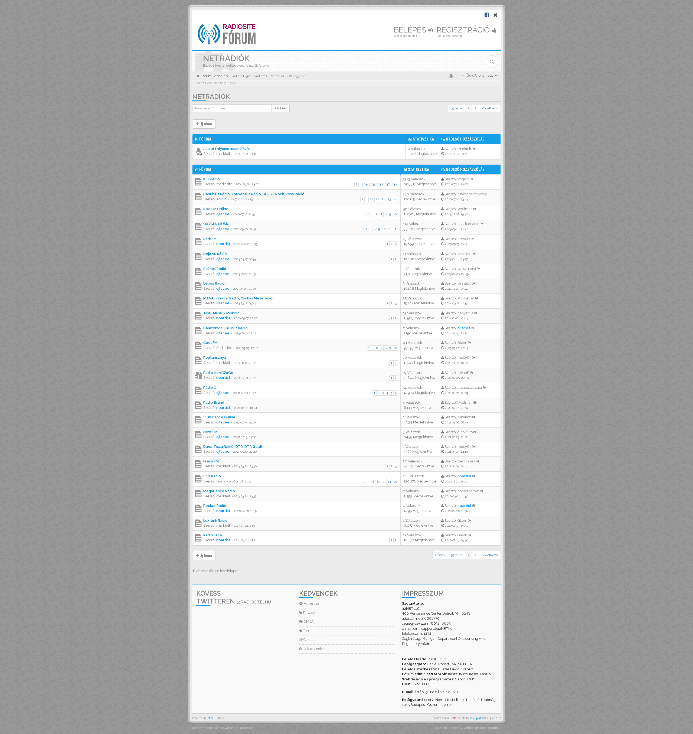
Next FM (210, 432)
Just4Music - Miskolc (221, 313)
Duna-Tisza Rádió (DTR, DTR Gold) (232, 447)
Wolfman (465, 209)
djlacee (223, 214)
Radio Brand (213, 402)
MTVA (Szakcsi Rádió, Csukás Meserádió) (238, 298)
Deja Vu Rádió (215, 254)
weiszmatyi (466, 269)
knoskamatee (468, 224)
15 (395, 481)
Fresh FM (211, 461)
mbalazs (464, 417)
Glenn (462, 343)
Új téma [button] (205, 124)
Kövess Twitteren (233, 597)
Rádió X (209, 388)
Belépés (411, 29)
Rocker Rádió (214, 506)
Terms (307, 631)
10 (395, 214)
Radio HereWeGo (218, 373)
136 (380, 184)
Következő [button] (490, 108)
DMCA (308, 621)
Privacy (308, 613)
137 (387, 184)
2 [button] (475, 108)
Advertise (311, 603)
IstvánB (463, 373)
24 (395, 199)
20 (371, 199)
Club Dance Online (219, 417)
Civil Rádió (212, 476)
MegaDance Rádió (219, 491)
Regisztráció (464, 29)
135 (373, 184)
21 (377, 199)
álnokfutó (465, 432)
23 (389, 199)
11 (389, 229)
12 (395, 229)
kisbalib (463, 239)
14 (389, 481)
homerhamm (468, 491)
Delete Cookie (313, 649)
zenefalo (464, 254)
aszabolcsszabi (469, 388)
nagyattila (465, 313)
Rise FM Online (215, 209)
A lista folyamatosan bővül (226, 149)
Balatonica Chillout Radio (225, 328)
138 (394, 184)
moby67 (464, 357)
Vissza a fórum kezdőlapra (216, 571)
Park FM (210, 239)
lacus (220, 481)
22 (383, 199)
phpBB (211, 718)
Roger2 (463, 179)
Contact (309, 640)
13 (384, 481)
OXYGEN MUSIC (216, 224)
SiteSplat (475, 718)
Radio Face (212, 535)
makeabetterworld (472, 194)
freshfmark (466, 461)
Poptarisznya (214, 357)
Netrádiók (211, 96)
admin (221, 199)
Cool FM (210, 343)
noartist (223, 244)
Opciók (440, 555)
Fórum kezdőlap (214, 76)
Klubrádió (211, 179)
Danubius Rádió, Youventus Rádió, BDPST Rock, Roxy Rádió (254, 194)
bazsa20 (464, 283)
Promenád (466, 298)
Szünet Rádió (214, 269)
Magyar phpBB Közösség (236, 728)
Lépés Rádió (214, 283)
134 (366, 184)
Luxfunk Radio (215, 520)
